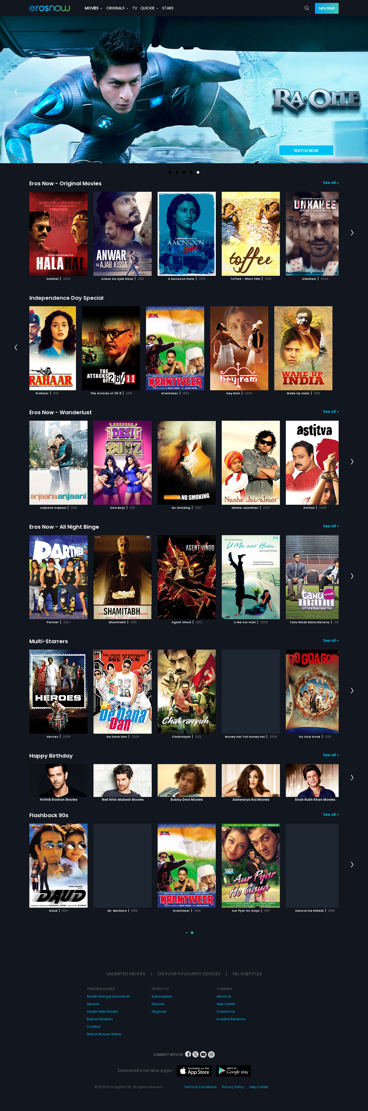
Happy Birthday (51, 756)
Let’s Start (327, 8)
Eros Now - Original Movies (65, 183)
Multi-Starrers (48, 641)
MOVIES (92, 8)
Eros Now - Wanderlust (60, 412)
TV (134, 8)
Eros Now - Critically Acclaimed (72, 1044)
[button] (170, 172)
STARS (167, 8)
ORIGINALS (116, 8)
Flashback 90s (48, 815)
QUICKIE (148, 8)
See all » (331, 182)
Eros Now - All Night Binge (64, 527)
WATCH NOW (306, 150)
